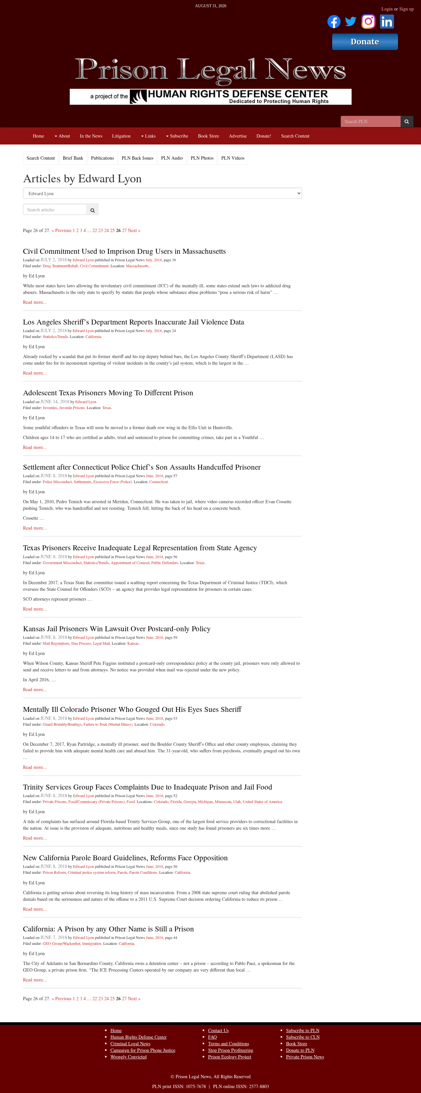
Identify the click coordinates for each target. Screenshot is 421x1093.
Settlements (82, 481)
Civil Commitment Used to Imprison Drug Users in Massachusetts (124, 251)
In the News (91, 136)
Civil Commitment (94, 265)
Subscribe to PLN (302, 1030)
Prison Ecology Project (229, 1057)
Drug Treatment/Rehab (60, 265)
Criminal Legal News (130, 1043)
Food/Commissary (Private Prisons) (96, 801)
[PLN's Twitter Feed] (351, 19)
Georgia (190, 801)
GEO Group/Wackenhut (61, 943)
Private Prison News (305, 1057)
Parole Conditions (143, 872)
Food (131, 801)
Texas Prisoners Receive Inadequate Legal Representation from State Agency (140, 547)
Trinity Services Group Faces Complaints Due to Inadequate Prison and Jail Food (147, 787)
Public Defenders (164, 562)
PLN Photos (202, 158)
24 (106, 230)
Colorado (157, 724)
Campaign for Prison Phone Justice (143, 1050)
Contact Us (218, 1030)
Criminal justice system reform (91, 872)
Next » (134, 230)
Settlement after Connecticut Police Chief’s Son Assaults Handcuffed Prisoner (142, 467)
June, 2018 (154, 475)
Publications (102, 158)
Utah (237, 801)
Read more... (35, 302)
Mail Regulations (56, 643)
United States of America (262, 801)
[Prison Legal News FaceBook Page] (334, 19)
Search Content (295, 136)
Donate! (264, 136)
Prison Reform (54, 872)
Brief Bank (73, 158)
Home (38, 136)
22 (94, 230)
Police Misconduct (57, 481)
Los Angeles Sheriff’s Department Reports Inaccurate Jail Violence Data (133, 321)
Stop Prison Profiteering (230, 1050)
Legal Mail (101, 643)
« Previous (61, 230)
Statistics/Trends (55, 336)
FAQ (212, 1037)
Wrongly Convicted (129, 1057)
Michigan (205, 801)
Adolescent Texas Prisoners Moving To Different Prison (108, 392)
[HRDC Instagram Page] (368, 19)
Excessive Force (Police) (112, 481)
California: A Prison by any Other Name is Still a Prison (108, 928)
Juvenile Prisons (72, 407)
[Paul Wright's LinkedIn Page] (387, 19)
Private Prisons (54, 801)
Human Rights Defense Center (139, 1037)
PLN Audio (172, 158)
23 (100, 230)
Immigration (91, 943)
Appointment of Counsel (130, 562)
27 (124, 230)
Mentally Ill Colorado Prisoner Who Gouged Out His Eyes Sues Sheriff (132, 709)
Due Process (81, 643)
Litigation (121, 136)
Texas (106, 407)
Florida (176, 801)
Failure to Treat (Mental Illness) (108, 724)
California (93, 336)
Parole (122, 872)
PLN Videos (232, 158)
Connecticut (158, 481)
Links (150, 136)
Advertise (238, 136)
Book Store (208, 136)
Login (387, 9)
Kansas (133, 643)
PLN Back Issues (137, 158)
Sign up (406, 9)
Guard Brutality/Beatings (62, 724)
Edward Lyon (83, 259)
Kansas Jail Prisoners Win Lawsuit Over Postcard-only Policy (117, 628)
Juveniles (50, 407)
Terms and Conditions (228, 1043)
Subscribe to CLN (303, 1037)
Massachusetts (137, 265)
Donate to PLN (300, 1050)
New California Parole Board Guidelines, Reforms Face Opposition (125, 857)
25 (112, 230)
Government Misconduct (62, 562)
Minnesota (223, 801)
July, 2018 (154, 259)
